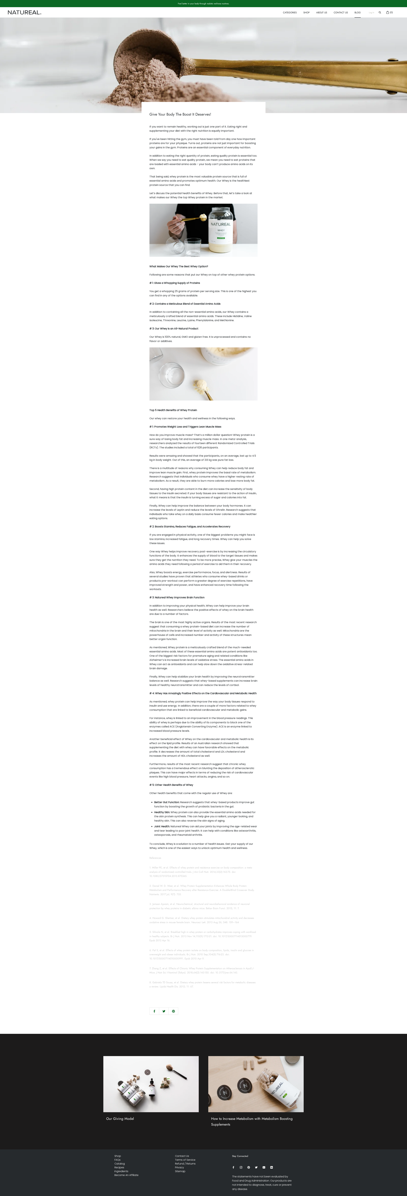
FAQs (117, 1160)
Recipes (119, 1167)
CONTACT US (341, 13)
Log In (371, 12)
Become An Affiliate (126, 1175)
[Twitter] (256, 1167)
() (391, 12)
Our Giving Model (120, 1118)
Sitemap (180, 1171)
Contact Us (182, 1156)
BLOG (358, 13)
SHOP (306, 13)
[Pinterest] (248, 1167)
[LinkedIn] (271, 1167)
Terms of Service (185, 1160)
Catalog (119, 1163)
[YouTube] (264, 1167)
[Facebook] (233, 1167)
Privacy (179, 1167)
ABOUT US (321, 13)
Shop (117, 1156)
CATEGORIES (290, 13)
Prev (383, 5)
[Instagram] (241, 1167)
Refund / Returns (185, 1163)
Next (393, 5)
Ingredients (121, 1171)
